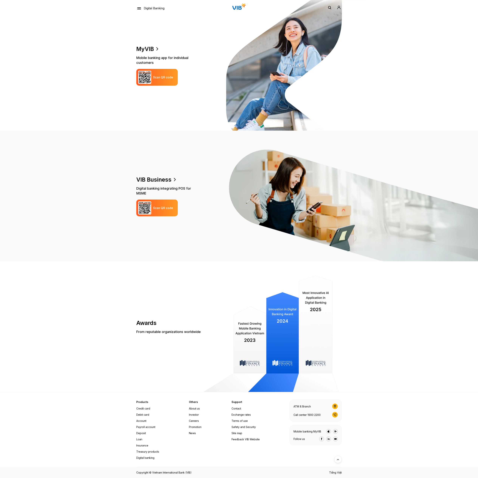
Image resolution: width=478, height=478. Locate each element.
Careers (194, 420)
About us (194, 408)
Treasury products (147, 451)
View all (165, 49)
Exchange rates (241, 414)
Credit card (143, 408)
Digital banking (145, 457)
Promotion (195, 427)
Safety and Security (244, 427)
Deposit (141, 433)
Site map (237, 433)
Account (141, 420)
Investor (194, 414)
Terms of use (240, 420)
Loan (139, 439)
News (192, 433)
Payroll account (145, 427)
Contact (236, 408)
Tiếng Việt (335, 472)
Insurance (142, 445)
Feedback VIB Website (246, 439)
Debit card (142, 414)
